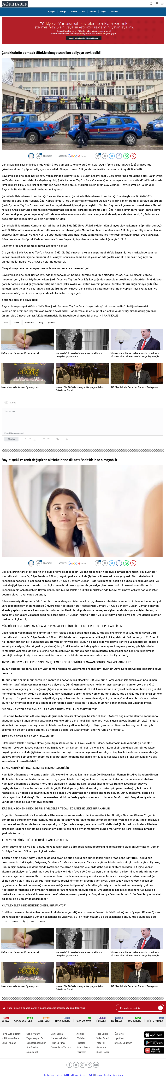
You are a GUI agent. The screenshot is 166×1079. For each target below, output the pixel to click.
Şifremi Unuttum (123, 1042)
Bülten (74, 11)
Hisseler (101, 1019)
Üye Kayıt (119, 1038)
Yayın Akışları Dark (36, 1038)
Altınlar (80, 1033)
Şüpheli (51, 322)
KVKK (91, 1075)
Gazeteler (44, 1019)
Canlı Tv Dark (33, 1033)
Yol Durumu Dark (10, 1038)
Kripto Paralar (155, 1019)
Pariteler (117, 1019)
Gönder (11, 439)
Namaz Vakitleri (23, 1019)
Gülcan (15, 921)
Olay (41, 322)
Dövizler (81, 1038)
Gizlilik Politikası (71, 1075)
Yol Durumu (134, 1019)
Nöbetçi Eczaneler (36, 1042)
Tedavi (42, 921)
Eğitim (93, 11)
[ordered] (44, 439)
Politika (114, 11)
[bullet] (48, 439)
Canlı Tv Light (9, 1042)
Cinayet (16, 322)
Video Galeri (102, 1038)
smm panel (32, 1051)
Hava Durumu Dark (11, 1033)
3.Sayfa (51, 11)
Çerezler (83, 1075)
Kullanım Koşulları (103, 1075)
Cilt (5, 921)
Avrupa (63, 11)
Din (83, 11)
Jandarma (29, 322)
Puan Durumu (83, 1019)
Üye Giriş (119, 1033)
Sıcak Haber (102, 1051)
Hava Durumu (62, 1019)
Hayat (103, 11)
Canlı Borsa (57, 1033)
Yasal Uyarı (118, 1075)
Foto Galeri (102, 1033)
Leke (32, 921)
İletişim (59, 1075)
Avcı (6, 322)
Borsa (5, 1019)
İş (24, 921)
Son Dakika (32, 1047)
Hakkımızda (48, 1075)
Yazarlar (100, 1042)
